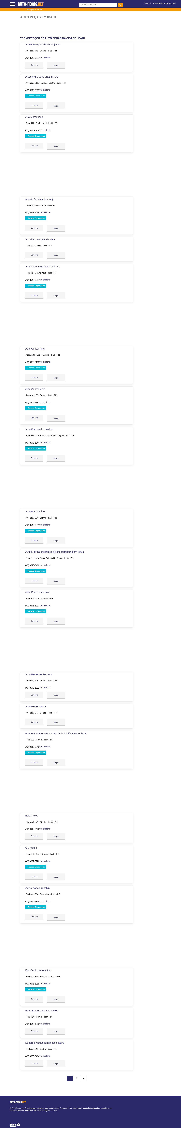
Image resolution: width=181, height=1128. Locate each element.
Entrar (146, 3)
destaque (164, 3)
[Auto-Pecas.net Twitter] (11, 1113)
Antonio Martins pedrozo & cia (42, 266)
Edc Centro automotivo (38, 970)
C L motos (31, 847)
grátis (173, 3)
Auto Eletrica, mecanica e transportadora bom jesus (54, 551)
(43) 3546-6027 (32, 280)
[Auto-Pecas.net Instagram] (13, 1113)
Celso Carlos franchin (37, 888)
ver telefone (44, 57)
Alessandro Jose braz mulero (41, 76)
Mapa (55, 66)
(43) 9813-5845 (32, 747)
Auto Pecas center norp (38, 674)
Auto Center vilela (35, 389)
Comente (34, 65)
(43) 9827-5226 (32, 861)
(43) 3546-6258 (32, 130)
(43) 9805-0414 (32, 1056)
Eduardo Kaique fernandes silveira (44, 1042)
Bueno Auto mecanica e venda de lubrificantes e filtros (56, 733)
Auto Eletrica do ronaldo (38, 429)
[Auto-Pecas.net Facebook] (10, 1113)
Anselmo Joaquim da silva (40, 239)
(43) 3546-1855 (32, 901)
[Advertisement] (77, 28)
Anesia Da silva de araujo (39, 199)
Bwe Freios (31, 815)
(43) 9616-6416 (32, 565)
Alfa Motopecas (34, 117)
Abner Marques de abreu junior (42, 44)
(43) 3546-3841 (32, 525)
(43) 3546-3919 (32, 90)
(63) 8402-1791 (32, 402)
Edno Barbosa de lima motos (41, 1010)
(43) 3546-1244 (32, 212)
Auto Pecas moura (35, 706)
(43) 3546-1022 (32, 688)
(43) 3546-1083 (32, 1024)
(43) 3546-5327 (32, 58)
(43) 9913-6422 (32, 829)
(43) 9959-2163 (32, 362)
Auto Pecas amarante (37, 592)
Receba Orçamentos (36, 96)
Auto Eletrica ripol (35, 511)
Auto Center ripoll (35, 348)
